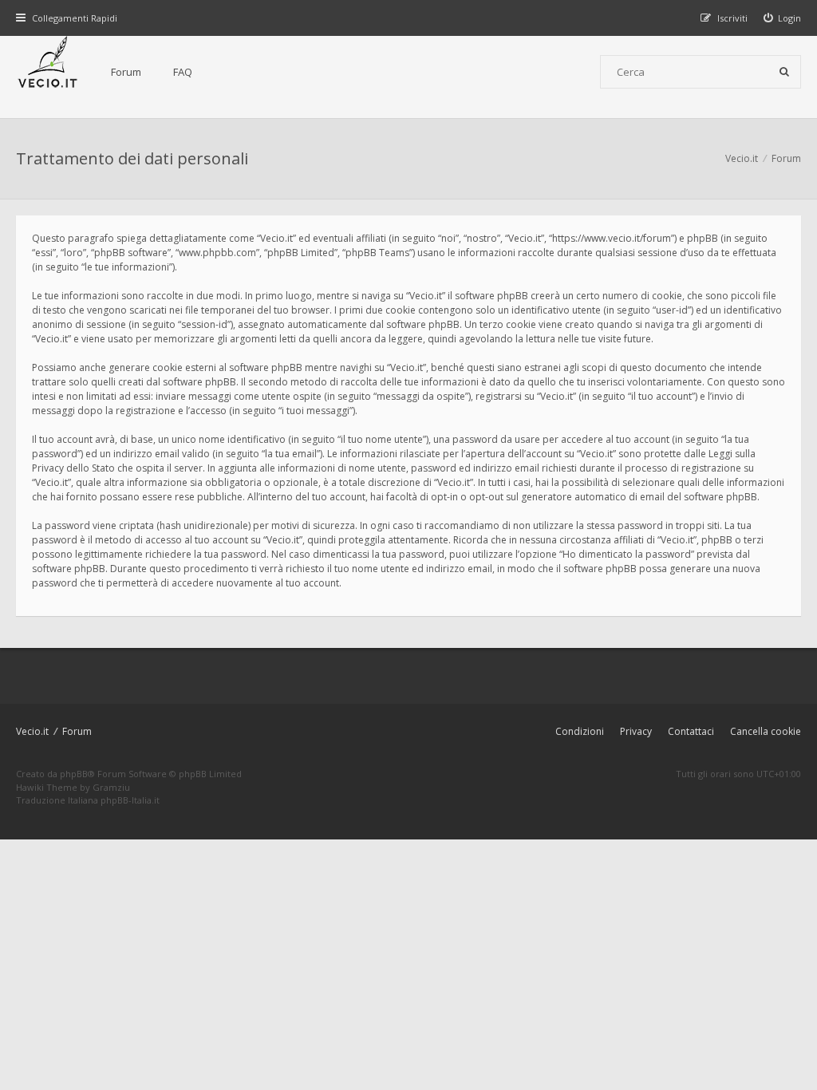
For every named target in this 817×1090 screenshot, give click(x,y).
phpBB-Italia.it (130, 800)
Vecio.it (32, 731)
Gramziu (111, 787)
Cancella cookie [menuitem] (765, 731)
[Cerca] (784, 72)
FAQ (182, 72)
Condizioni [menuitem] (579, 731)
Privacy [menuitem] (636, 731)
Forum (126, 72)
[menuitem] (783, 18)
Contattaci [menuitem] (691, 731)
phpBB (74, 774)
